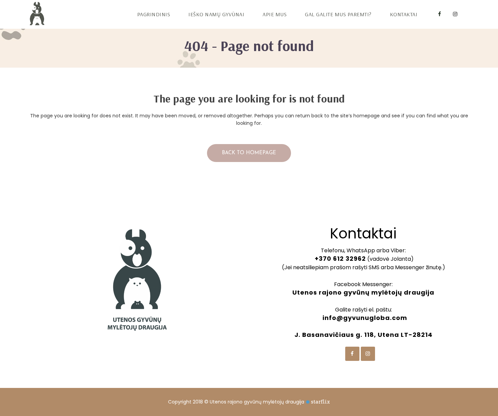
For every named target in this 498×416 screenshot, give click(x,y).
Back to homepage (249, 153)
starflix (320, 402)
